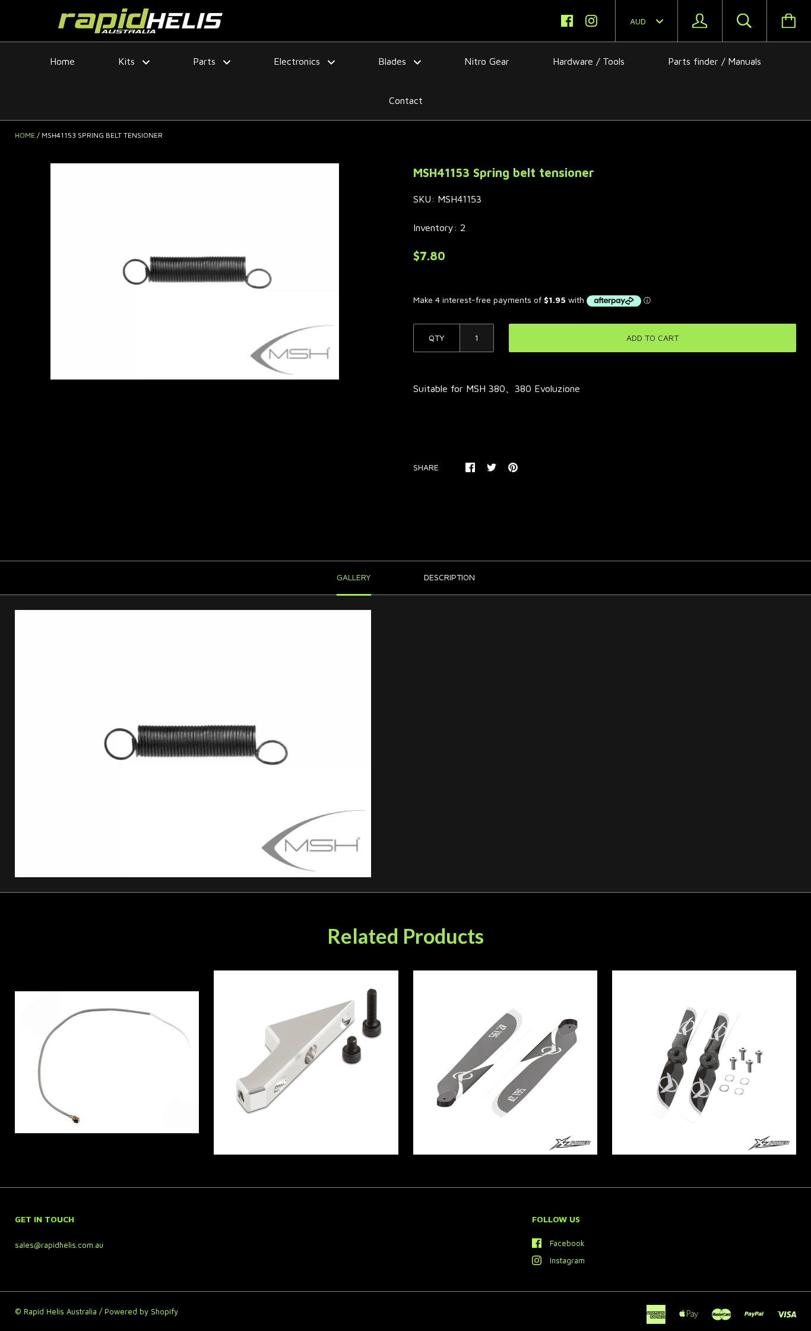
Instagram (567, 1260)
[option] (194, 271)
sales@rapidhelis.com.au (59, 1245)
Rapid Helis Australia (60, 1311)
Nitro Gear (486, 61)
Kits (128, 61)
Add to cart (652, 338)
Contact (406, 100)
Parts (205, 61)
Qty (437, 338)
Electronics (298, 61)
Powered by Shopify (141, 1311)
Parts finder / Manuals (714, 61)
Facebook (567, 1243)
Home (62, 61)
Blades (393, 61)
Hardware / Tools (589, 61)
